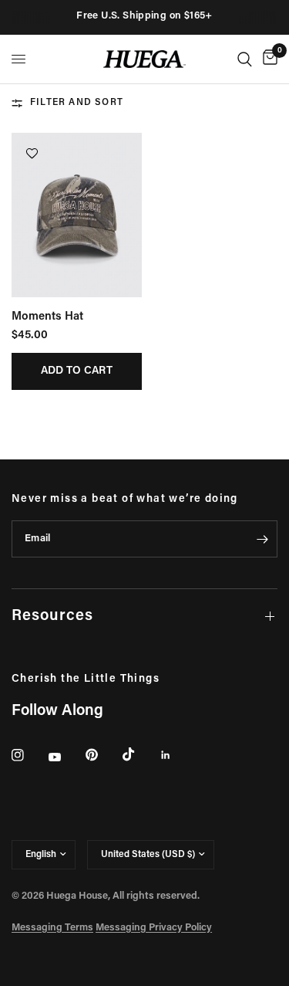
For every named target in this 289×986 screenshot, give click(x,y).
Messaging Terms (52, 928)
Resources (52, 616)
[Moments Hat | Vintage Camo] (77, 215)
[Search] (244, 59)
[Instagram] (28, 755)
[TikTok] (139, 754)
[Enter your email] (262, 538)
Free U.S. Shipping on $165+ (144, 16)
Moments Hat (47, 317)
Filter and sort (76, 102)
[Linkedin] (176, 755)
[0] (267, 59)
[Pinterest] (102, 755)
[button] (32, 153)
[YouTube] (65, 757)
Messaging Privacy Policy (154, 928)
